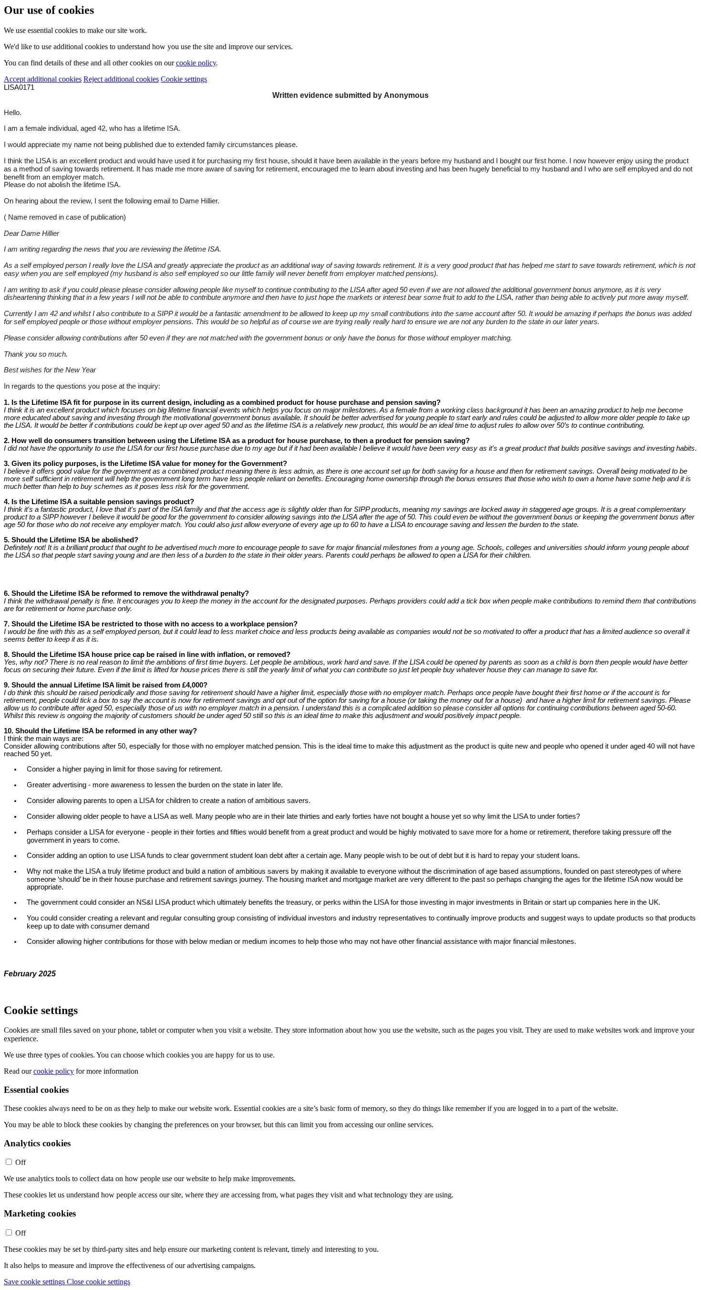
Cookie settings (184, 79)
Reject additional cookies (121, 79)
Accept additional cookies (43, 79)
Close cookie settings (98, 1282)
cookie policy (196, 63)
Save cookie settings (35, 1282)
